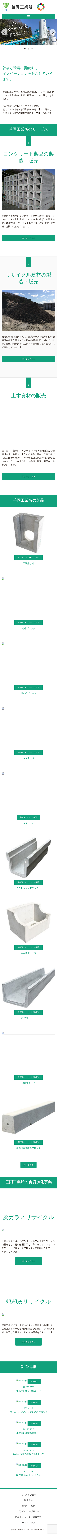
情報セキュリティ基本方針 (28, 1517)
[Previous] (4, 32)
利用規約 (28, 1500)
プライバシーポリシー (28, 1511)
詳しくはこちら (28, 238)
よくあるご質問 (28, 1495)
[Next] (53, 32)
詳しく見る (28, 1165)
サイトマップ (28, 1523)
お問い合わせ (28, 1506)
